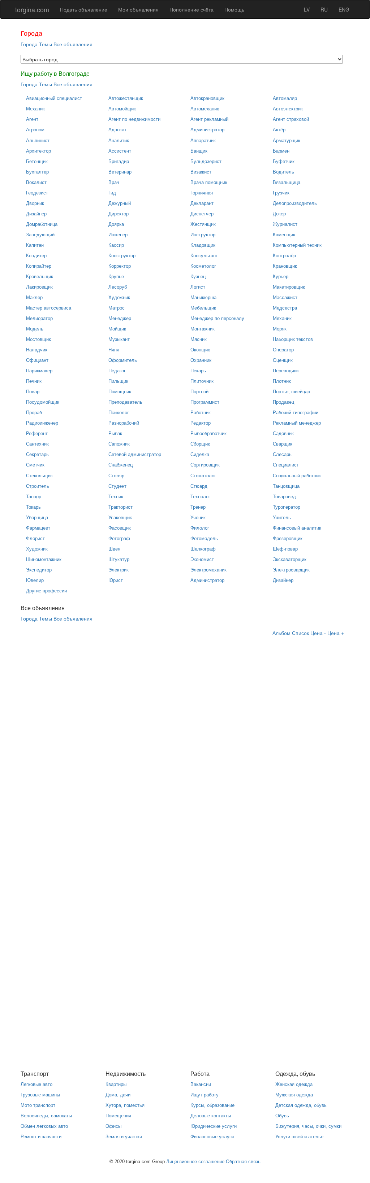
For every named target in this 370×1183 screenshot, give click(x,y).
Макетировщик (289, 287)
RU (324, 9)
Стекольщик (39, 475)
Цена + (335, 632)
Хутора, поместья (125, 1105)
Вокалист (36, 182)
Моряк (280, 329)
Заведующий (40, 234)
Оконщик (200, 349)
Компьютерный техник (297, 245)
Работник (200, 412)
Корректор (119, 266)
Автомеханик (204, 108)
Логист (197, 287)
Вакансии (200, 1084)
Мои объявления (138, 9)
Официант (37, 360)
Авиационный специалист (54, 98)
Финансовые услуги (212, 1136)
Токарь (33, 507)
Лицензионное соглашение (195, 1161)
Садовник (283, 433)
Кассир (116, 245)
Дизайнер (36, 213)
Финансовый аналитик (297, 528)
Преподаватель (125, 402)
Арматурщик (286, 140)
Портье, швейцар (291, 391)
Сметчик (35, 465)
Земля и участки (124, 1136)
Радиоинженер (42, 423)
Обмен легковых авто (44, 1126)
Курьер (280, 276)
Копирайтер (38, 266)
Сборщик (200, 444)
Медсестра (285, 308)
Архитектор (38, 151)
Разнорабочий (123, 423)
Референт (37, 433)
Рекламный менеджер (297, 423)
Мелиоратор (39, 318)
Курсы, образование (212, 1105)
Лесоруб (117, 287)
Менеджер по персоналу (217, 318)
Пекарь (198, 370)
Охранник (200, 360)
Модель (34, 329)
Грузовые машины (40, 1094)
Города (29, 44)
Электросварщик (291, 570)
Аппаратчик (203, 140)
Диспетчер (202, 213)
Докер (279, 213)
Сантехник (37, 444)
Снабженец (120, 465)
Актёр (279, 129)
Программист (204, 402)
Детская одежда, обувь (301, 1105)
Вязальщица (286, 182)
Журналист (285, 224)
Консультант (204, 255)
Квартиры (116, 1084)
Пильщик (118, 381)
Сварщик (282, 444)
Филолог (199, 528)
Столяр (116, 475)
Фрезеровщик (287, 538)
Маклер (34, 297)
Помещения (118, 1115)
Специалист (286, 465)
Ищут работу (204, 1094)
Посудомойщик (42, 402)
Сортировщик (205, 465)
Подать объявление (83, 9)
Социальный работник (297, 475)
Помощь (234, 9)
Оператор (283, 349)
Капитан (35, 245)
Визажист (200, 172)
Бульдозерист (205, 161)
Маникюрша (203, 297)
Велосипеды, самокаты (46, 1115)
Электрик (118, 570)
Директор (118, 213)
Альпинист (38, 140)
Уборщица (37, 517)
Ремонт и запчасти (41, 1136)
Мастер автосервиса (48, 308)
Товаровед (284, 496)
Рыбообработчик (208, 433)
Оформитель (122, 360)
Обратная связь (243, 1161)
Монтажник (202, 329)
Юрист (115, 580)
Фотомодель (204, 538)
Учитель (282, 517)
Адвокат (117, 129)
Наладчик (36, 349)
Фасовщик (119, 528)
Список (300, 632)
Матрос (116, 308)
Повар (32, 391)
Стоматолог (203, 475)
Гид (112, 193)
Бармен (281, 151)
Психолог (118, 412)
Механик (35, 108)
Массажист (285, 297)
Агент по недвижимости (134, 119)
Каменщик (284, 234)
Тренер (198, 507)
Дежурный (119, 203)
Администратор (207, 129)
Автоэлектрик (288, 108)
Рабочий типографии (295, 412)
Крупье (116, 276)
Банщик (198, 151)
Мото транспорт (38, 1105)
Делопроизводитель (295, 203)
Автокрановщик (207, 98)
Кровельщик (39, 276)
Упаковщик (120, 517)
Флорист (35, 538)
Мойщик (117, 329)
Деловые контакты (210, 1115)
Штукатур (118, 559)
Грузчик (281, 193)
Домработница (41, 224)
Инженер (118, 234)
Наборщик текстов (293, 339)
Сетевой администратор (134, 454)
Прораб (34, 412)
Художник (119, 297)
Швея (114, 549)
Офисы (113, 1126)
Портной (199, 391)
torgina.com (32, 9)
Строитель (37, 486)
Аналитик (118, 140)
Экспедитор (39, 570)
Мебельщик (203, 308)
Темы (45, 44)
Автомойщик (122, 108)
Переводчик (286, 370)
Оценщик (283, 360)
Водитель (283, 172)
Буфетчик (283, 161)
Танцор (33, 496)
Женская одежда (294, 1084)
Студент (117, 486)
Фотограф (119, 538)
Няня (113, 349)
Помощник (119, 391)
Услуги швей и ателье (299, 1136)
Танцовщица (286, 486)
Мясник (198, 339)
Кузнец (198, 276)
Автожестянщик (125, 98)
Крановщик (285, 266)
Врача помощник (208, 182)
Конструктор (121, 255)
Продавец (283, 402)
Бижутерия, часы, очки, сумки (308, 1126)
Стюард (198, 486)
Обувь (282, 1115)
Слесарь (282, 454)
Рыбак (115, 433)
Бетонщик (37, 161)
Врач (113, 182)
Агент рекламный (209, 119)
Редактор (200, 423)
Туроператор (286, 507)
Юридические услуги (213, 1126)
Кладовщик (202, 245)
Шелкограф (203, 549)
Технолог (200, 496)
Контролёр (284, 255)
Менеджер (119, 318)
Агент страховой (291, 119)
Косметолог (203, 266)
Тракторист (120, 507)
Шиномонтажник (43, 559)
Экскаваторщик (289, 559)
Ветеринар (120, 172)
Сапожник (119, 444)
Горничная (201, 193)
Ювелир (35, 580)
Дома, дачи (118, 1094)
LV (307, 9)
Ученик (198, 517)
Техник (115, 496)
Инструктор (202, 234)
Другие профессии (46, 590)
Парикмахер (39, 370)
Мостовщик (38, 339)
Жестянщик (203, 224)
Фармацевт (38, 528)
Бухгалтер (37, 172)
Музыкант (119, 339)
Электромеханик (208, 570)
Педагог (117, 370)
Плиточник (202, 381)
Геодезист (37, 193)
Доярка (116, 224)
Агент (32, 119)
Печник (34, 381)
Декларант (202, 203)
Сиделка (199, 454)
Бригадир (118, 161)
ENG (344, 9)
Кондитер (36, 255)
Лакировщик (39, 287)
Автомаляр (285, 98)
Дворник (35, 203)
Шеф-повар (285, 549)
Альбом (281, 632)
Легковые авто (36, 1084)
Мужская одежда (294, 1094)
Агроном (35, 129)
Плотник (282, 381)
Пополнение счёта (191, 9)
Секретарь (37, 454)
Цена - (318, 632)
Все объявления (72, 44)
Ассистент (119, 151)
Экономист (202, 559)
